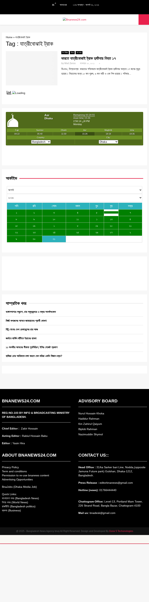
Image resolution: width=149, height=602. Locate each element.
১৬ (34, 225)
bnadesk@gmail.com (102, 512)
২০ (111, 225)
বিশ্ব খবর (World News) (15, 502)
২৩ (34, 232)
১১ (77, 219)
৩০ (34, 238)
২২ (16, 232)
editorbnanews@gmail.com (116, 482)
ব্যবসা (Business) (11, 510)
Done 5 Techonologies (121, 531)
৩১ (54, 238)
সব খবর (79, 53)
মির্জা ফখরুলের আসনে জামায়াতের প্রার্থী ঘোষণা (26, 320)
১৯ (96, 225)
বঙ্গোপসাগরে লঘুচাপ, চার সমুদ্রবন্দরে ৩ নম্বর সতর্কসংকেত (31, 311)
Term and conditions (14, 471)
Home (9, 37)
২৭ (111, 232)
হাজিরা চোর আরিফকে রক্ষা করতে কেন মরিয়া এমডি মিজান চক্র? (34, 355)
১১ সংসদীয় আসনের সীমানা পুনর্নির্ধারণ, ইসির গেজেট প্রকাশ (31, 347)
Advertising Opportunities (17, 479)
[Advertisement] (74, 573)
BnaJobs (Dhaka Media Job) (19, 486)
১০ (54, 219)
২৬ (96, 232)
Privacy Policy (10, 467)
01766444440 (107, 490)
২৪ (54, 232)
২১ (130, 225)
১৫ (16, 225)
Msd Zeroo (70, 63)
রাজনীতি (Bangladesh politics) (19, 506)
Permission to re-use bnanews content (25, 475)
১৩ (111, 219)
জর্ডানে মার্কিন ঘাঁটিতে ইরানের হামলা (21, 338)
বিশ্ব (72, 53)
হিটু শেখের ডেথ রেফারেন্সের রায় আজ (22, 329)
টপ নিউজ (65, 53)
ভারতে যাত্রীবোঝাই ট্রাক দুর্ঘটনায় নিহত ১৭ (88, 58)
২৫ (77, 232)
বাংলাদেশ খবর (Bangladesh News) (20, 498)
